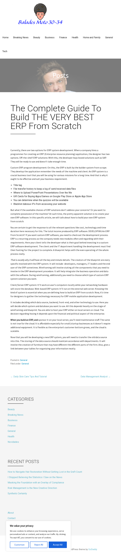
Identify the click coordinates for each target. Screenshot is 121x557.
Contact (11, 518)
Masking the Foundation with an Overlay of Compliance (36, 482)
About (11, 512)
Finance (63, 37)
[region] (38, 536)
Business (49, 37)
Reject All (38, 545)
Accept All (57, 545)
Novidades (13, 442)
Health (75, 37)
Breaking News (20, 37)
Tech (4, 51)
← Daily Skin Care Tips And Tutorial (28, 376)
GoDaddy (92, 549)
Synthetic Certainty (17, 493)
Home (5, 37)
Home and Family (91, 37)
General (109, 37)
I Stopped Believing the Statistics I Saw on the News (35, 477)
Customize (19, 545)
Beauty (36, 37)
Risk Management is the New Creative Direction (32, 488)
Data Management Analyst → (96, 376)
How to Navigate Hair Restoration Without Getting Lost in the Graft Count (45, 471)
